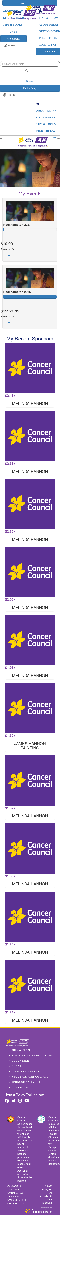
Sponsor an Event (26, 1082)
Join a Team (21, 1050)
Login (12, 45)
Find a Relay (13, 38)
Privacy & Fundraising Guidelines (17, 1189)
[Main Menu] (1, 138)
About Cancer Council (30, 1077)
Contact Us (21, 1087)
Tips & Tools (12, 24)
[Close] (58, 138)
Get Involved (13, 18)
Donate (14, 31)
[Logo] (41, 9)
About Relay (13, 11)
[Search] (27, 70)
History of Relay (26, 1071)
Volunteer (20, 1061)
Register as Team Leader (32, 1055)
